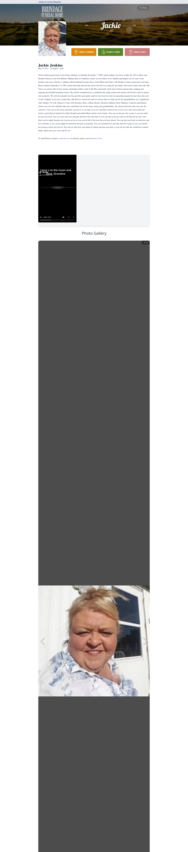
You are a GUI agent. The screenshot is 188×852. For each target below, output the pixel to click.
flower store (97, 138)
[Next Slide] (145, 641)
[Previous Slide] (42, 641)
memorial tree (64, 138)
